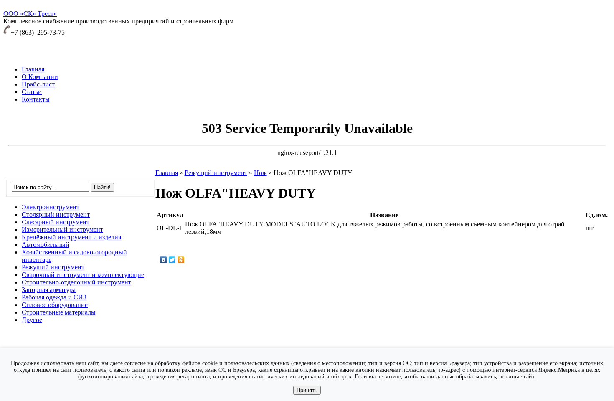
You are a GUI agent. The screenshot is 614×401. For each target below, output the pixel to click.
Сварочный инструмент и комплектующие (83, 274)
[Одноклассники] (181, 259)
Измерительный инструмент (62, 229)
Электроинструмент (50, 207)
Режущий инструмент (53, 267)
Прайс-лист (38, 84)
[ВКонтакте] (163, 259)
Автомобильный (45, 244)
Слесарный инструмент (55, 222)
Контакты (36, 99)
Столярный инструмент (56, 214)
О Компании (40, 76)
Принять (307, 390)
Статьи (32, 91)
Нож (260, 172)
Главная (33, 69)
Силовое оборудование (55, 304)
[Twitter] (172, 259)
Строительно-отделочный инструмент (76, 282)
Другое (32, 319)
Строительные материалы (59, 312)
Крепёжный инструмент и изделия (71, 237)
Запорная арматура (49, 289)
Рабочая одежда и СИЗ (54, 297)
